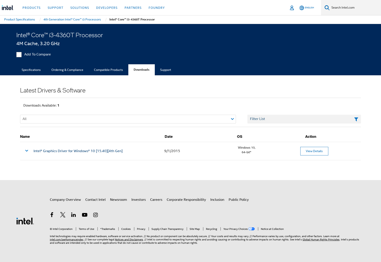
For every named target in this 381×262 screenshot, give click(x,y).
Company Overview (65, 199)
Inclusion (217, 199)
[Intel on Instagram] (95, 216)
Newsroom (118, 199)
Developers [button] (107, 8)
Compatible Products (108, 70)
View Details (314, 151)
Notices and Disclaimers (129, 239)
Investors (138, 199)
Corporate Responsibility (186, 199)
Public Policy (239, 199)
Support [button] (55, 8)
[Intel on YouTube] (84, 216)
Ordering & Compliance (67, 70)
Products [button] (31, 8)
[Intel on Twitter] (63, 216)
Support (165, 70)
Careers (156, 199)
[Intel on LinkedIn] (73, 216)
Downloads (141, 70)
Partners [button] (133, 8)
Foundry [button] (157, 8)
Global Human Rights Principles (321, 239)
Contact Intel (95, 199)
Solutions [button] (79, 8)
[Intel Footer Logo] (25, 221)
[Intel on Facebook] (52, 216)
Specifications (31, 70)
